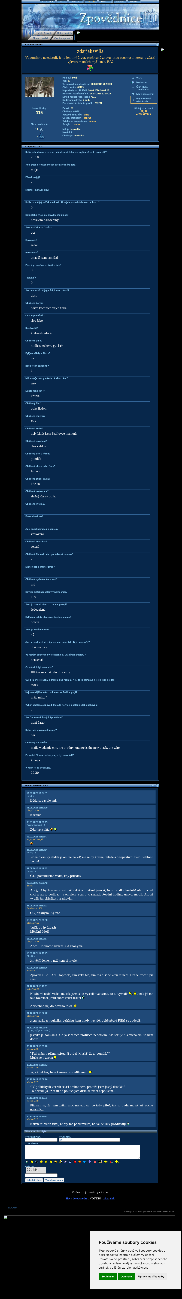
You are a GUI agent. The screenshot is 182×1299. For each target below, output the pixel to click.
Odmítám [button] (126, 1276)
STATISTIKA (76, 2)
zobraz (87, 118)
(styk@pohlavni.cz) (40, 1030)
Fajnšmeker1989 (35, 908)
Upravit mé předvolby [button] (151, 1276)
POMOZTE (105, 2)
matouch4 (31, 970)
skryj (86, 114)
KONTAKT (134, 2)
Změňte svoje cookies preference (90, 1192)
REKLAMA (120, 2)
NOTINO (95, 1198)
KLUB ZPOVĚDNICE (143, 112)
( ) (32, 796)
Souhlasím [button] (108, 1276)
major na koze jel (35, 839)
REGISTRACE (47, 2)
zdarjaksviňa (33, 810)
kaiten (30, 885)
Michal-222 (32, 1049)
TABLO (62, 2)
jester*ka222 (33, 989)
